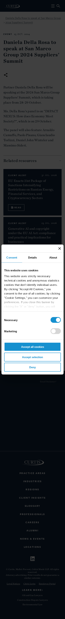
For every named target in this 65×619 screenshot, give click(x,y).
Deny (32, 367)
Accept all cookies (32, 346)
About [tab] (53, 257)
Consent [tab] (11, 257)
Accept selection (32, 356)
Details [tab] (32, 257)
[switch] (56, 331)
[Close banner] (59, 248)
